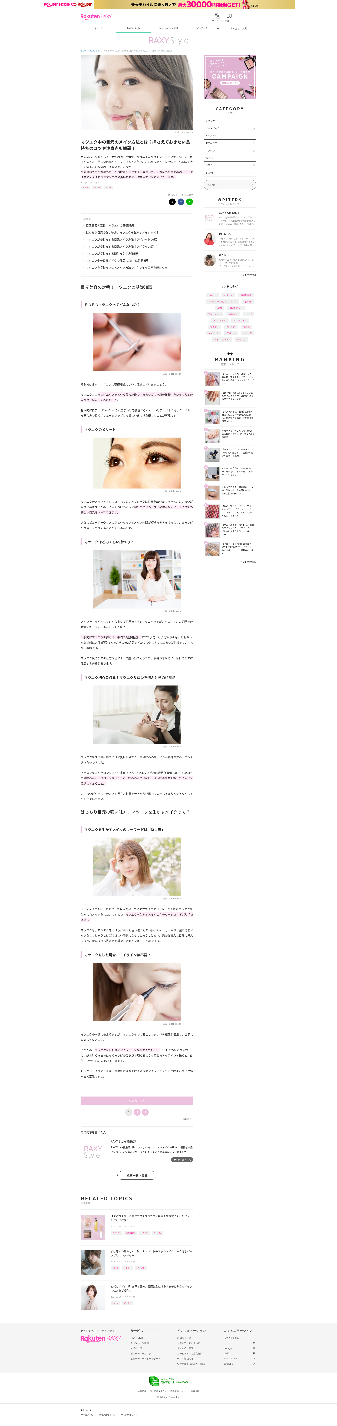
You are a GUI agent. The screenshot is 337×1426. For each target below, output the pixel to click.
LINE (226, 1353)
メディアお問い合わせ (188, 1343)
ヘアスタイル (219, 320)
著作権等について (178, 1391)
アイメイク (94, 182)
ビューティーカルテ (141, 1353)
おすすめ (116, 1232)
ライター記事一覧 (182, 1159)
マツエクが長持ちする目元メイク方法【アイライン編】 (121, 246)
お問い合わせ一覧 (107, 1415)
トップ (98, 28)
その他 (209, 172)
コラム (209, 165)
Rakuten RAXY (96, 17)
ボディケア (211, 143)
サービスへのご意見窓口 (189, 1353)
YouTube (228, 1364)
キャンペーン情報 (168, 28)
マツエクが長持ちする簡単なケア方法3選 (112, 253)
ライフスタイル (221, 339)
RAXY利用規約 (185, 1358)
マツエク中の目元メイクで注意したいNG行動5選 (117, 260)
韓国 (219, 307)
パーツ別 (157, 1232)
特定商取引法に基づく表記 (191, 1364)
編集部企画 (130, 1232)
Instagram (229, 1348)
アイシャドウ (214, 314)
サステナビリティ (129, 1415)
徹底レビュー (236, 307)
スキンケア (211, 121)
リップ (248, 314)
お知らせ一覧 (184, 1338)
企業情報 (142, 1391)
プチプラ (144, 1232)
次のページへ (136, 1101)
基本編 (97, 187)
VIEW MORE (248, 274)
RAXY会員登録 (231, 1338)
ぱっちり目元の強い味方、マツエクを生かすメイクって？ (122, 232)
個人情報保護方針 (158, 1391)
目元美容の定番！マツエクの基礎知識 (110, 225)
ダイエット (213, 333)
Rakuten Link (230, 1358)
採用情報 (195, 1391)
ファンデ (247, 333)
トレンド (127, 1267)
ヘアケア (210, 150)
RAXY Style (133, 28)
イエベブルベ (240, 320)
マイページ (136, 1348)
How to (85, 187)
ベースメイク (212, 128)
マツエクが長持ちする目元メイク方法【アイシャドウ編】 (122, 239)
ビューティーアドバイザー (144, 1358)
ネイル (209, 158)
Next (187, 1118)
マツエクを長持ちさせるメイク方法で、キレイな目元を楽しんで (126, 267)
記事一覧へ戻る (137, 1175)
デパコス (231, 333)
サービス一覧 (87, 1415)
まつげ (108, 187)
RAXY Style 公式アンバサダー (223, 301)
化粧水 (246, 326)
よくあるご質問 (238, 28)
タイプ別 (241, 339)
